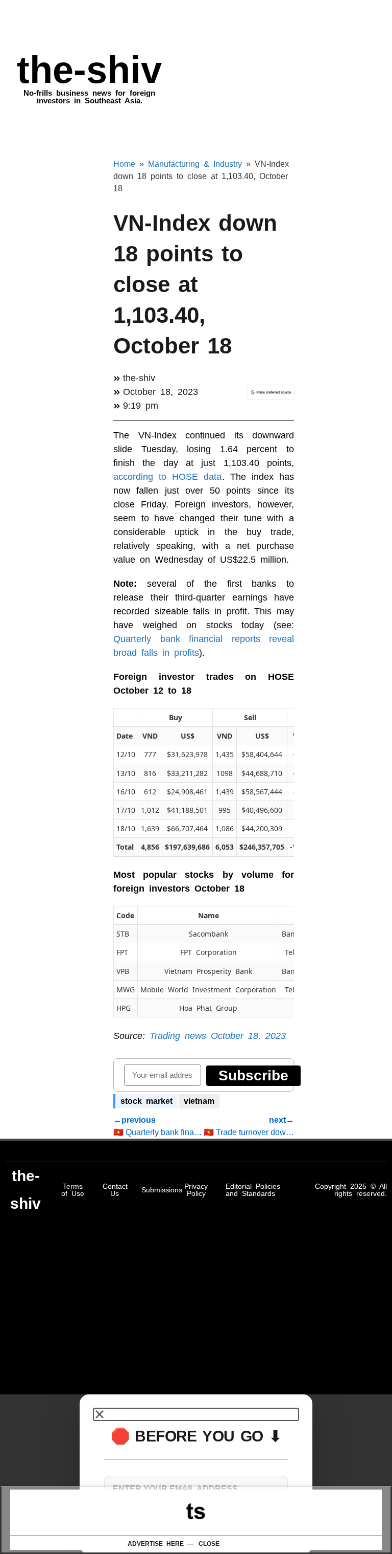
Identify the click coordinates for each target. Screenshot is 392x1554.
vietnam (199, 1101)
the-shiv (89, 70)
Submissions (161, 1190)
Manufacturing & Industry (195, 164)
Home (124, 164)
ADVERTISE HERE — (160, 1543)
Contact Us (115, 1189)
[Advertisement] (196, 1513)
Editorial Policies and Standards (253, 1189)
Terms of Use (72, 1189)
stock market (146, 1101)
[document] (196, 1474)
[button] (196, 1414)
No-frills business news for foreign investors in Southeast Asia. (89, 96)
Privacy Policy (196, 1189)
